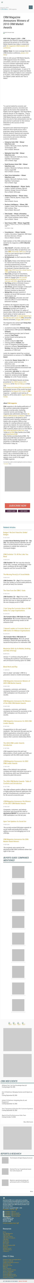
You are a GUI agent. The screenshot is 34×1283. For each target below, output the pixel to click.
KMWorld (5, 1267)
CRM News (6, 1239)
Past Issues (23, 511)
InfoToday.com (7, 1264)
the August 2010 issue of (19, 391)
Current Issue (11, 511)
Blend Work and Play (10, 667)
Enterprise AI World (8, 1261)
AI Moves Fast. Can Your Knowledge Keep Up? (14, 1085)
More (31, 1191)
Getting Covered (7, 1248)
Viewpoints (6, 1241)
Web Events (6, 1242)
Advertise (5, 1247)
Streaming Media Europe (9, 1274)
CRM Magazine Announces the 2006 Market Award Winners (15, 840)
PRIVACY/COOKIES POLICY (10, 1223)
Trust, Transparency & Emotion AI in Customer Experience (17, 1109)
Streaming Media (7, 1273)
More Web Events (28, 1122)
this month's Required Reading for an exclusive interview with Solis (16, 279)
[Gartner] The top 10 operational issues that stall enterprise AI (20, 1170)
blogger (18, 319)
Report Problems (7, 1249)
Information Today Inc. (9, 1209)
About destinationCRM (9, 1245)
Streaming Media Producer (10, 1276)
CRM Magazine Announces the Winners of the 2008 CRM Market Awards (17, 702)
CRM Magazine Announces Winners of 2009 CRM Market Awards (16, 682)
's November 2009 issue (18, 252)
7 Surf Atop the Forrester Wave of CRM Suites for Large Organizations (17, 609)
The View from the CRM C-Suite (14, 590)
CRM (9, 252)
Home (4, 1232)
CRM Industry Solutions (9, 1238)
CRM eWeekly (6, 1235)
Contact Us (6, 1251)
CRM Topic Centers (8, 1236)
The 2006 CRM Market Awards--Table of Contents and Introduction (17, 782)
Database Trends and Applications (12, 1259)
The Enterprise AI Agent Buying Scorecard (21, 1158)
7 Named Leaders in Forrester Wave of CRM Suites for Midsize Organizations (16, 629)
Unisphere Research (8, 1277)
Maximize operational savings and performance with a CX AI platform (19, 1181)
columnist (27, 319)
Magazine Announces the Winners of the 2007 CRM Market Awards (17, 802)
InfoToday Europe (7, 1265)
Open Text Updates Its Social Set (14, 821)
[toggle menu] (31, 7)
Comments (6, 463)
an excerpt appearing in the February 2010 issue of (17, 317)
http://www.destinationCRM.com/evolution (17, 387)
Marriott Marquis (20, 384)
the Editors (5, 9)
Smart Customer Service (9, 1270)
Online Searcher (7, 1268)
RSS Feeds (6, 1244)
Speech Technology (8, 1271)
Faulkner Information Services (11, 1262)
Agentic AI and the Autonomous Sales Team (14, 1115)
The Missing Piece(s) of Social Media (16, 574)
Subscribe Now (17, 505)
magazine (13, 403)
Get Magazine (8, 1233)
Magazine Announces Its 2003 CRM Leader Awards (15, 762)
